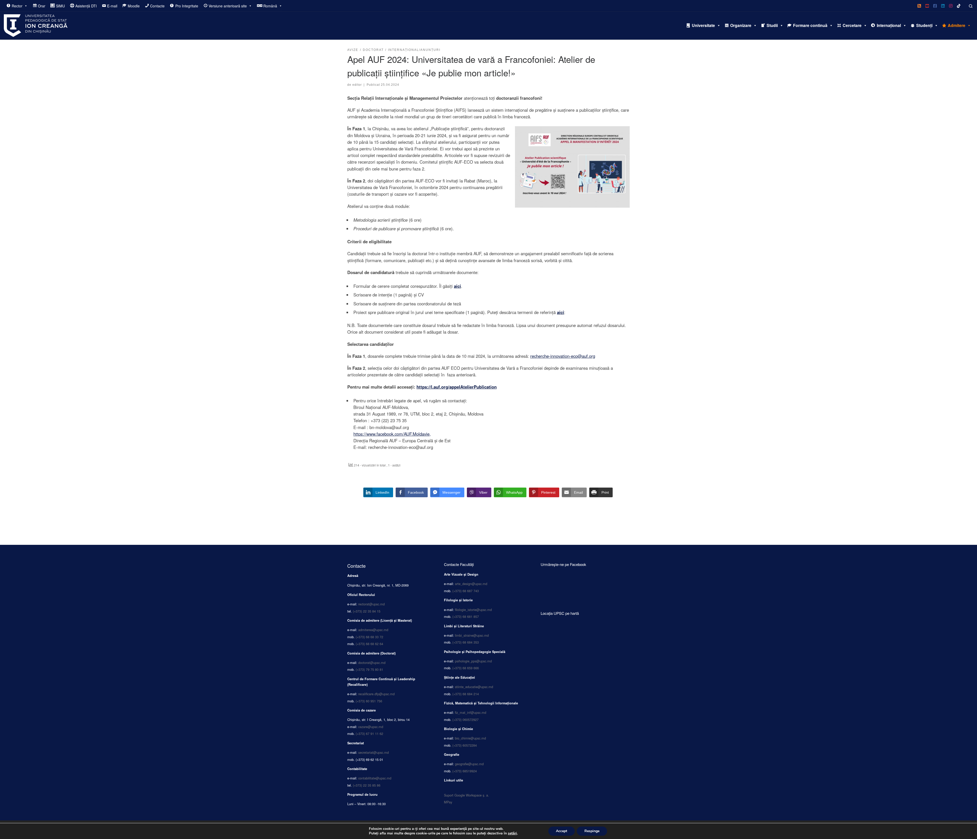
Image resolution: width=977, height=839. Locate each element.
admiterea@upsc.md (373, 629)
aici (457, 286)
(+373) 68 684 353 (465, 642)
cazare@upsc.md (370, 726)
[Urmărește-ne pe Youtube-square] (927, 6)
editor (357, 84)
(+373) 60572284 (464, 745)
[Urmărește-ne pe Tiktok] (958, 6)
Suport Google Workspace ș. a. (466, 795)
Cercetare (852, 25)
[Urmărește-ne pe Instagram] (951, 6)
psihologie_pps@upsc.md (473, 661)
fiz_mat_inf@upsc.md (470, 712)
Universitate (703, 25)
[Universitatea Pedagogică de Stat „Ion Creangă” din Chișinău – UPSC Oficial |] (35, 24)
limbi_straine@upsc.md (472, 635)
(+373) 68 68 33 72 (369, 636)
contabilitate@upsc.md (374, 778)
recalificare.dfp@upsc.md (376, 693)
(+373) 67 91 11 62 (369, 733)
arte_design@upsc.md (471, 583)
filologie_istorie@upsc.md (473, 609)
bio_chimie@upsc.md (470, 738)
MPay (448, 802)
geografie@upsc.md (469, 763)
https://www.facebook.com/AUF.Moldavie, (392, 434)
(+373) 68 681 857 (465, 616)
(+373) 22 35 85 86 (366, 785)
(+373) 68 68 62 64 (369, 643)
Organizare (740, 25)
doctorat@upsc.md (371, 662)
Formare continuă (810, 25)
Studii (772, 25)
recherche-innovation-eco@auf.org (562, 356)
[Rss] (919, 6)
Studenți (924, 25)
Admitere (956, 25)
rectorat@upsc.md (371, 604)
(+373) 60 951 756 (369, 701)
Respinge (591, 831)
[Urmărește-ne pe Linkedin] (943, 6)
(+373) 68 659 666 (465, 667)
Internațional (889, 25)
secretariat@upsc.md (373, 752)
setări (512, 833)
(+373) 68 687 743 (465, 590)
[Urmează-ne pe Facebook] (935, 6)
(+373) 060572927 (465, 719)
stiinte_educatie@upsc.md (474, 686)
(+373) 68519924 (464, 771)
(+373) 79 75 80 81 (369, 669)
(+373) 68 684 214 (465, 693)
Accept (561, 831)
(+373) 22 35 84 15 (366, 611)
